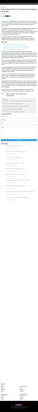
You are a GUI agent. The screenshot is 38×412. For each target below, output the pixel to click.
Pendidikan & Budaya (11, 148)
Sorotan (2, 391)
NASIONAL (4, 3)
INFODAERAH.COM (5, 21)
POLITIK (17, 3)
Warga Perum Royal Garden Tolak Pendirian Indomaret (12, 103)
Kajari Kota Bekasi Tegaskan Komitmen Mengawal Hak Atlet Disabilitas (17, 197)
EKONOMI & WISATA (27, 3)
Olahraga (9, 188)
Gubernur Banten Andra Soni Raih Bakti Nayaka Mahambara (15, 47)
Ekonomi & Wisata (8, 165)
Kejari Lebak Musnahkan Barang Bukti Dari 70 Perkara (12, 109)
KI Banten (7, 93)
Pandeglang (12, 93)
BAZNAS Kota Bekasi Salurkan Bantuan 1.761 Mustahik (15, 163)
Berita (2, 386)
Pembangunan (3, 395)
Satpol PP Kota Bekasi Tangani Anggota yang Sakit (14, 49)
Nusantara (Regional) (5, 394)
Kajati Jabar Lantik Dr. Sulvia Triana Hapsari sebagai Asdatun (15, 174)
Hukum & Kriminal (10, 171)
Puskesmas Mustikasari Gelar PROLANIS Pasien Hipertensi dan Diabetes (18, 180)
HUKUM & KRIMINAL (8, 3)
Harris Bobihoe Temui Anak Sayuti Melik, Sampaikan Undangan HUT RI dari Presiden (19, 191)
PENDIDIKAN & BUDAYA (21, 3)
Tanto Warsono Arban (23, 93)
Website (2, 123)
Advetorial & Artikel (23, 386)
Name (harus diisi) (3, 116)
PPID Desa (17, 93)
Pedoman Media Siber (23, 394)
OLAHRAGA (31, 3)
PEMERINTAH (13, 3)
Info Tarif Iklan (22, 395)
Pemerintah (9, 182)
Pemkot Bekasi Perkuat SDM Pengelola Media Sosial (14, 44)
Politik (2, 397)
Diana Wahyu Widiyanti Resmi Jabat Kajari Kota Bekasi (14, 168)
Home (6, 148)
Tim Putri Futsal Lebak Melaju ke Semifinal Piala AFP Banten (13, 111)
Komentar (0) (35, 16)
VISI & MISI (21, 397)
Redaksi (23, 406)
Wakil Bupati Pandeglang (10, 95)
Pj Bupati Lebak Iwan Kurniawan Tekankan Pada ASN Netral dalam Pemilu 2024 (17, 100)
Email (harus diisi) (3, 119)
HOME (1, 3)
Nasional (21, 389)
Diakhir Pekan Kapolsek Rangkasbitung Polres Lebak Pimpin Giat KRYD (15, 106)
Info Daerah (3, 389)
